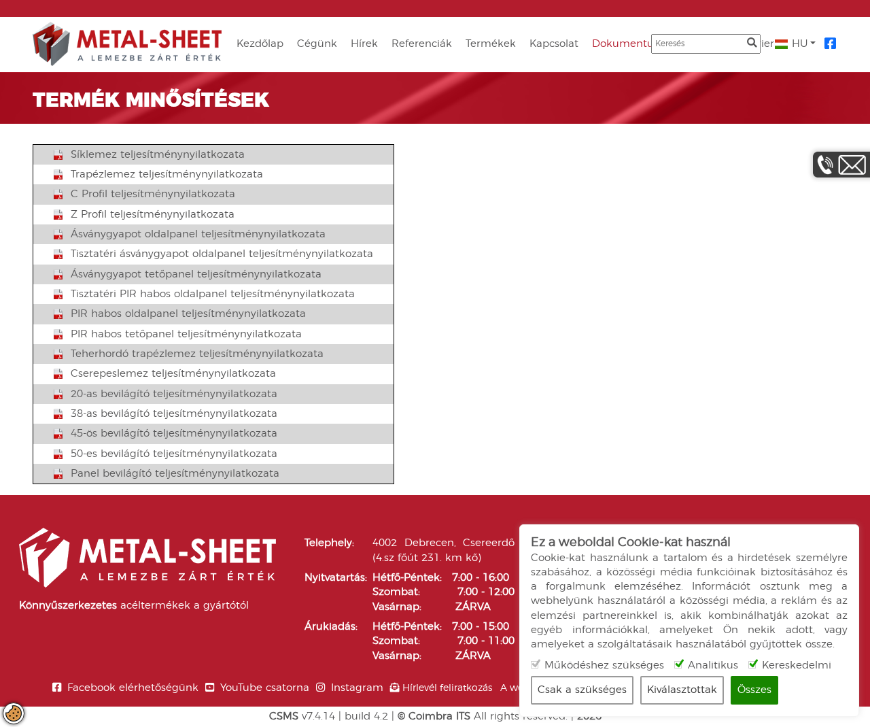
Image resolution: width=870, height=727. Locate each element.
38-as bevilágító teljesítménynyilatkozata (174, 414)
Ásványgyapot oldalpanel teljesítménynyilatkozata (198, 234)
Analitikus (713, 665)
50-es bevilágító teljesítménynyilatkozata (174, 454)
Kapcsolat (553, 44)
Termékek (491, 44)
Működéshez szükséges (604, 665)
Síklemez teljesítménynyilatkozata (158, 155)
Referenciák (422, 44)
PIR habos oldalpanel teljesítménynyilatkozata (188, 314)
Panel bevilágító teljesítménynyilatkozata (175, 474)
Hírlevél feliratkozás (447, 688)
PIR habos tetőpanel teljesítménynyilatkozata (186, 334)
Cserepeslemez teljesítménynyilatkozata (173, 374)
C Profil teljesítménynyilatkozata (153, 194)
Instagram (357, 688)
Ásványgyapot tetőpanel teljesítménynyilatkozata (196, 274)
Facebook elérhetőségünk (132, 688)
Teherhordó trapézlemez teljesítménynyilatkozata (197, 354)
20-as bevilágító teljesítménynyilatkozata (174, 394)
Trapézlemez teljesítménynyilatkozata (167, 174)
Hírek (364, 44)
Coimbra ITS (439, 716)
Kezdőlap (260, 44)
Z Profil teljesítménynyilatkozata (152, 214)
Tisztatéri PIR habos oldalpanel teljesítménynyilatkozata (213, 294)
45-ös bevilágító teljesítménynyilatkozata (174, 433)
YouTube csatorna (264, 688)
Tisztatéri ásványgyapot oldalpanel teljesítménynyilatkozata (222, 254)
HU (798, 44)
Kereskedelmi (796, 665)
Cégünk (317, 44)
